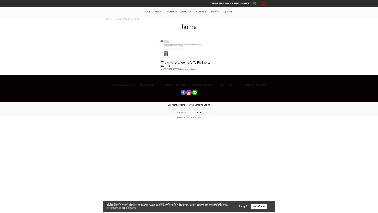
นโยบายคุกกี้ (131, 207)
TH (267, 3)
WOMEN (171, 11)
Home (147, 11)
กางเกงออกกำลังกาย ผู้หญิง (253, 84)
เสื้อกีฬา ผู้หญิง (227, 84)
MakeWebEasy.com (193, 117)
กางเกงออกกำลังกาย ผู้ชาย (172, 84)
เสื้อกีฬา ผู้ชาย (147, 84)
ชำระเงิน (215, 11)
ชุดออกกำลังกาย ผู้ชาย (123, 84)
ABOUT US (186, 11)
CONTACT (201, 11)
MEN (157, 11)
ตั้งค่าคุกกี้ (243, 206)
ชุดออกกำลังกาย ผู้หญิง (203, 84)
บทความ (228, 11)
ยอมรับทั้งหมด (259, 206)
